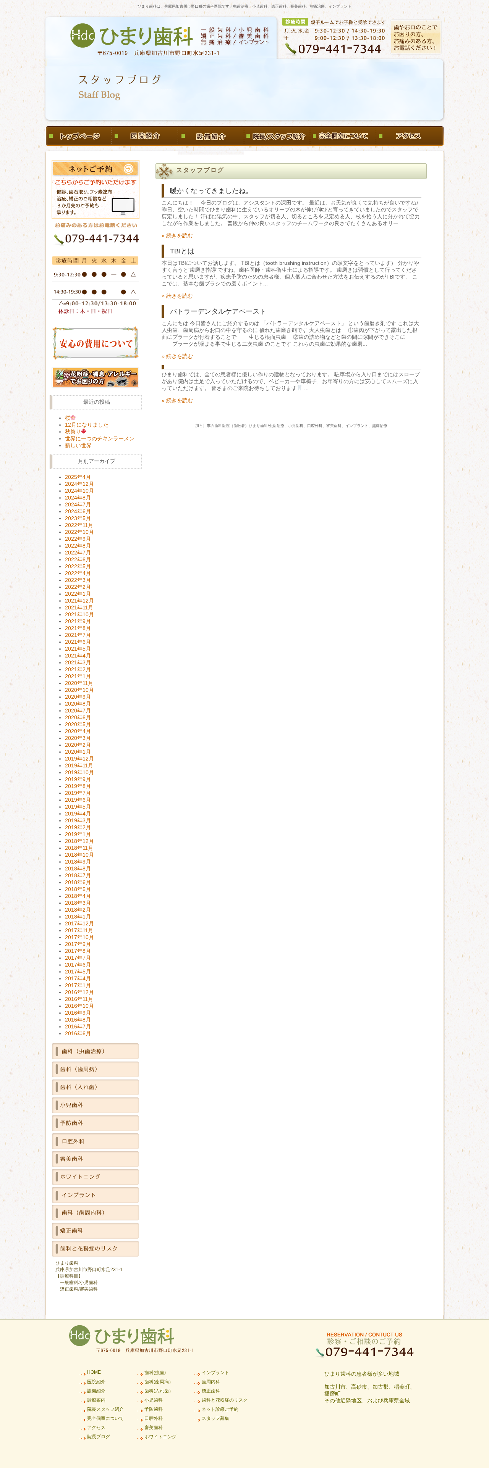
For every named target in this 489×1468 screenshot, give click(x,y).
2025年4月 (78, 477)
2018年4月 (78, 896)
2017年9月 (78, 944)
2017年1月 (78, 985)
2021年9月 (78, 621)
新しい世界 (78, 445)
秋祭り (73, 432)
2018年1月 (78, 917)
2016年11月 (79, 999)
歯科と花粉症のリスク (225, 1400)
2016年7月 (78, 1026)
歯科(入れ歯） (158, 1391)
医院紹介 (96, 1381)
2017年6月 (78, 965)
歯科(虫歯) (155, 1372)
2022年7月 (78, 552)
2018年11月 (79, 848)
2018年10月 (79, 855)
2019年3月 (78, 820)
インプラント (215, 1372)
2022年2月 (78, 587)
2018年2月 (78, 910)
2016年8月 (78, 1020)
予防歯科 (153, 1409)
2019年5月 (78, 807)
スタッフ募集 (215, 1418)
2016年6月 (78, 1033)
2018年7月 (78, 875)
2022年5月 (78, 566)
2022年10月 (79, 532)
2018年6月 (78, 882)
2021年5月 (78, 649)
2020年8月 (78, 704)
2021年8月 (78, 628)
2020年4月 (78, 731)
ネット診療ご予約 (220, 1409)
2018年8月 (78, 868)
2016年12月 (79, 992)
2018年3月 (78, 903)
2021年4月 (78, 656)
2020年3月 (78, 738)
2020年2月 (78, 745)
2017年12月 (79, 923)
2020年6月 (78, 717)
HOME (94, 1372)
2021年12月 (79, 601)
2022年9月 (78, 539)
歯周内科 (211, 1381)
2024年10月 (79, 491)
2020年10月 (79, 690)
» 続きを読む (177, 235)
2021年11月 (79, 607)
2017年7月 (78, 958)
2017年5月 (78, 971)
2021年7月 (78, 635)
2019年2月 (78, 827)
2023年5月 (78, 518)
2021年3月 (78, 662)
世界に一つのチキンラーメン (99, 438)
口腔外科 (153, 1418)
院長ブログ (98, 1436)
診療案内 (96, 1400)
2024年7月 (78, 504)
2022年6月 (78, 559)
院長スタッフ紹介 (105, 1409)
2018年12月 (79, 841)
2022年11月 (79, 525)
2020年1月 (78, 752)
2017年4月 (78, 978)
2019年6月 (78, 800)
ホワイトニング (160, 1436)
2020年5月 (78, 724)
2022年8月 (78, 546)
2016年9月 (78, 1013)
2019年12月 (79, 759)
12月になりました (86, 425)
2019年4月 (78, 814)
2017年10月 (79, 937)
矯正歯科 (211, 1391)
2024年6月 (78, 511)
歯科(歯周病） (158, 1381)
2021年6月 (78, 642)
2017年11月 (79, 930)
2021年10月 (79, 614)
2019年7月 (78, 793)
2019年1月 (78, 834)
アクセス (96, 1427)
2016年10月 (79, 1006)
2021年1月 (78, 676)
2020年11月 (79, 683)
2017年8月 (78, 951)
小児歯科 (153, 1400)
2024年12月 (79, 484)
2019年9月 (78, 779)
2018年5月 (78, 889)
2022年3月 (78, 580)
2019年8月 (78, 786)
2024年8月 (78, 498)
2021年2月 (78, 669)
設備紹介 (96, 1391)
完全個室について (105, 1418)
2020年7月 (78, 710)
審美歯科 (153, 1427)
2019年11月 (79, 765)
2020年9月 (78, 697)
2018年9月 (78, 862)
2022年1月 (78, 594)
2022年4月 (78, 573)
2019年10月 (79, 772)
